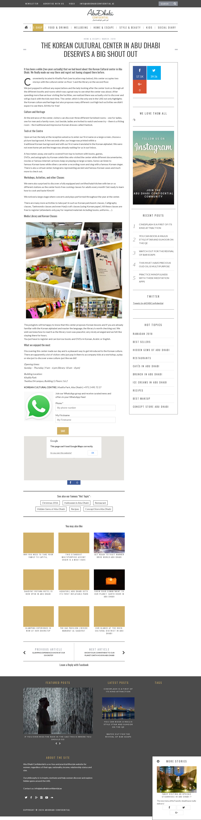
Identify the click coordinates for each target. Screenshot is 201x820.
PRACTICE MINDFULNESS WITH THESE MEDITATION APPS (154, 278)
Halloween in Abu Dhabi (76, 502)
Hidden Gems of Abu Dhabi (51, 509)
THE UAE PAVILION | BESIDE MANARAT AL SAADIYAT (74, 629)
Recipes (75, 509)
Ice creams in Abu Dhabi (150, 382)
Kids (149, 27)
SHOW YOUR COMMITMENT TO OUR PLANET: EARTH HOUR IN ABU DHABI (109, 594)
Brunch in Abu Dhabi (147, 374)
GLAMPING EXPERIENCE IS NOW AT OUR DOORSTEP (38, 629)
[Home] (26, 27)
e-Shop (38, 27)
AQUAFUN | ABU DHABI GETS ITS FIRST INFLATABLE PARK (73, 592)
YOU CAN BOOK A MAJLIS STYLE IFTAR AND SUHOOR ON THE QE (156, 239)
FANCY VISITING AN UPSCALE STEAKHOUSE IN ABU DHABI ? (177, 795)
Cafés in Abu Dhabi (146, 366)
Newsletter (31, 3)
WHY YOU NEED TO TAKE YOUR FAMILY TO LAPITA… (38, 555)
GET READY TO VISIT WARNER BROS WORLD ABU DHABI (109, 555)
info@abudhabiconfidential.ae (97, 3)
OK (92, 453)
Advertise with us (53, 3)
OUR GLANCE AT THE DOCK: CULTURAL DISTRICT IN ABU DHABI (109, 631)
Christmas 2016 (50, 502)
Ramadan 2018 (143, 334)
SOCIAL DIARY (167, 27)
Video (72, 3)
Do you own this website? (61, 453)
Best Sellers (142, 342)
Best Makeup (141, 398)
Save (63, 431)
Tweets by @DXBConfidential (148, 303)
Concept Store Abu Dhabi (98, 509)
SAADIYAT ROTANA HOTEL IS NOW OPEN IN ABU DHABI (38, 592)
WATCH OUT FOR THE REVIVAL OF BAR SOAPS (118, 735)
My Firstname (62, 415)
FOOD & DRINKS (58, 27)
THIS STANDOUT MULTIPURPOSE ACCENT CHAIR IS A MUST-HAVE (74, 557)
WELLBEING (81, 27)
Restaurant (100, 502)
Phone (58, 403)
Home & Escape (104, 27)
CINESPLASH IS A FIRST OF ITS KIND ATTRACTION (118, 690)
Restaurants (142, 358)
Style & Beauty (130, 27)
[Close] (158, 761)
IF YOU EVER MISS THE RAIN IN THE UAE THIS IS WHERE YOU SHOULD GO (58, 738)
